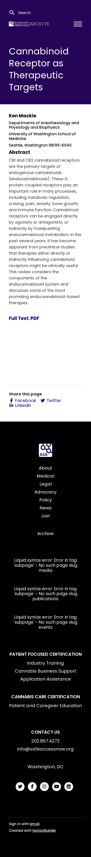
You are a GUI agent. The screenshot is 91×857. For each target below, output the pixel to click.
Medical (45, 476)
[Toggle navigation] (78, 24)
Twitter (53, 400)
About (45, 468)
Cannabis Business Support (45, 671)
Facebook (25, 400)
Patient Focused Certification (45, 654)
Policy (45, 500)
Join (45, 516)
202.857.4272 (45, 741)
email (35, 824)
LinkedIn (22, 405)
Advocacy (45, 492)
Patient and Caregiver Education (45, 705)
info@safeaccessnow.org (45, 749)
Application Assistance (45, 679)
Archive (45, 533)
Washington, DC (46, 766)
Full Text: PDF (24, 318)
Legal (46, 484)
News (46, 508)
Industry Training (45, 663)
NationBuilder (44, 830)
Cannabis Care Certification (45, 696)
